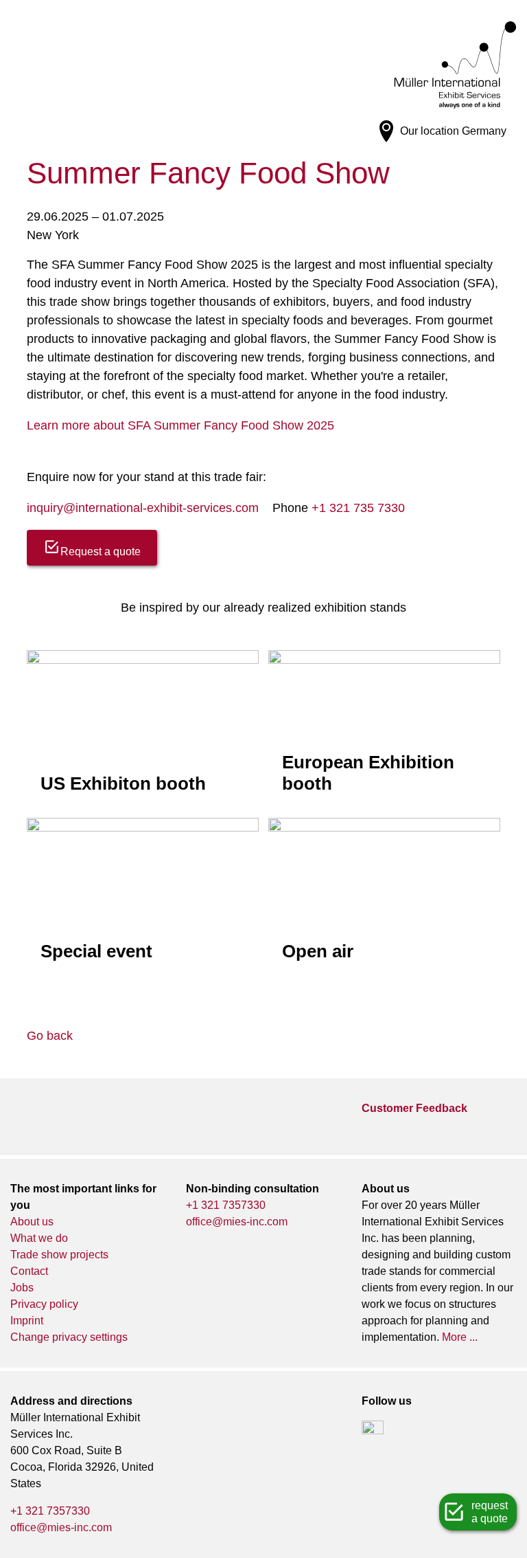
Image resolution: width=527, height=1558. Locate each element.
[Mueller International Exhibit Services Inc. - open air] (384, 897)
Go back (50, 1036)
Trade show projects (59, 1254)
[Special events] (143, 897)
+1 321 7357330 (226, 1205)
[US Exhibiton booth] (143, 727)
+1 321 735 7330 (358, 508)
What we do (39, 1238)
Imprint (26, 1320)
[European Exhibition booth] (384, 727)
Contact (29, 1271)
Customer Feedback (414, 1108)
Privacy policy (44, 1304)
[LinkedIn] (373, 1432)
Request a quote (100, 551)
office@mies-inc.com (237, 1221)
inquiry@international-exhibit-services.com (143, 508)
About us (32, 1221)
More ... (460, 1337)
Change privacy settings (69, 1337)
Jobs (22, 1287)
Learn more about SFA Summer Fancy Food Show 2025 (180, 425)
